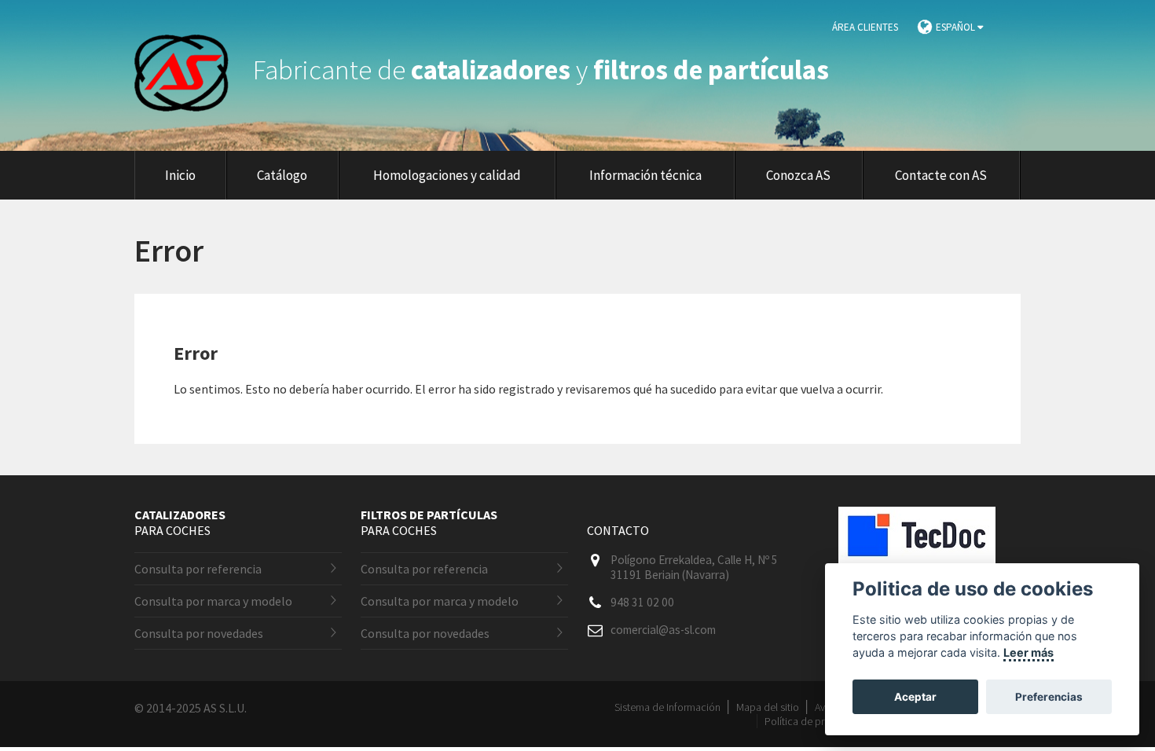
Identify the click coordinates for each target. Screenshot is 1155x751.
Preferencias (1049, 697)
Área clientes (865, 27)
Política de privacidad (813, 721)
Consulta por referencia (198, 569)
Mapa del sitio (767, 707)
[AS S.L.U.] (191, 70)
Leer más (1028, 652)
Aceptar (915, 697)
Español (956, 27)
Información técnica (645, 175)
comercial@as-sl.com (663, 629)
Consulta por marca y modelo (213, 601)
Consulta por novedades (198, 633)
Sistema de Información (667, 707)
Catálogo (282, 175)
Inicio (180, 175)
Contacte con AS (941, 175)
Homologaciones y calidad (447, 175)
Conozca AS (798, 175)
